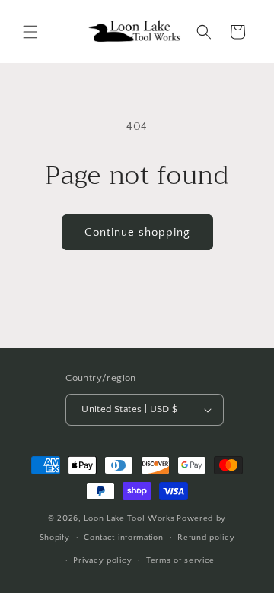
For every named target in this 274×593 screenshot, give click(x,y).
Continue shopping (137, 232)
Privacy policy (102, 560)
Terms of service (180, 560)
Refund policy (205, 537)
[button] (30, 32)
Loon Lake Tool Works (129, 518)
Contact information (123, 537)
